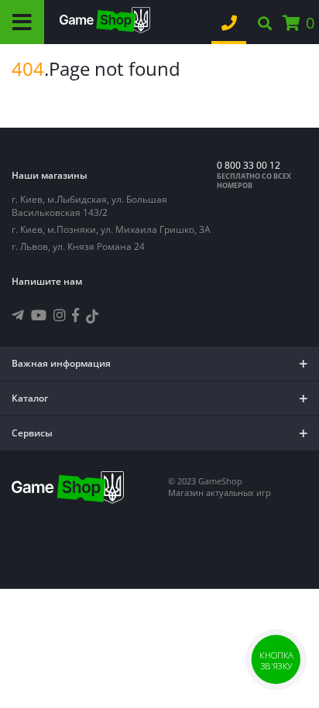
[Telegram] (18, 315)
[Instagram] (59, 315)
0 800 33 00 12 (248, 165)
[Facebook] (75, 315)
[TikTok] (92, 318)
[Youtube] (38, 315)
